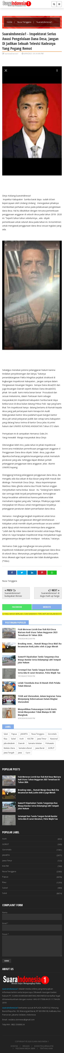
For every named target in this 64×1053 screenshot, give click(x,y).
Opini (28, 752)
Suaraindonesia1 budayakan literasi (13, 594)
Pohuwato (50, 743)
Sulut (6, 734)
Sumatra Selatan (35, 743)
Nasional (54, 738)
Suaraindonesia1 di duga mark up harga (49, 594)
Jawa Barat (39, 748)
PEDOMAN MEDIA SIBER (25, 1049)
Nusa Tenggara (24, 22)
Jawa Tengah (9, 752)
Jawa (20, 752)
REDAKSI (26, 1046)
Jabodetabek (9, 743)
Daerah (21, 743)
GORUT (51, 748)
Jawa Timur (41, 738)
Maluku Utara (9, 748)
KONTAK (14, 1046)
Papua (14, 734)
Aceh (21, 738)
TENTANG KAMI (46, 1049)
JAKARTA (24, 734)
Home (10, 22)
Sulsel (13, 738)
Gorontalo (52, 734)
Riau (5, 738)
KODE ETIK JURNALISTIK (43, 1046)
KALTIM (30, 738)
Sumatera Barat (25, 748)
